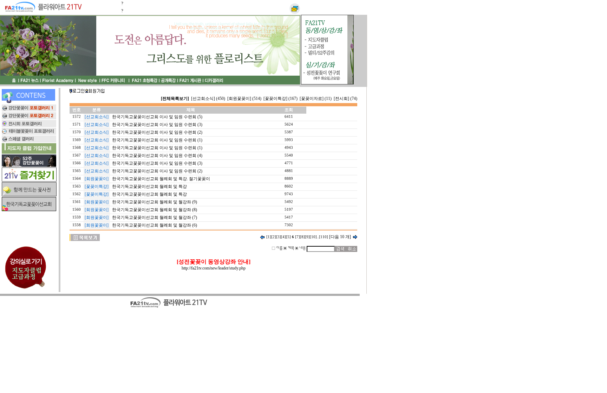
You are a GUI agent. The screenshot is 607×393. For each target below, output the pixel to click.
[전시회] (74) (345, 98)
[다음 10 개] (340, 236)
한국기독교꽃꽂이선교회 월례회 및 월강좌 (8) (154, 209)
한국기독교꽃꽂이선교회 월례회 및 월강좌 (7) (154, 217)
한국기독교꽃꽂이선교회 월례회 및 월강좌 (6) (154, 225)
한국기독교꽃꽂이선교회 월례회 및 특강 (149, 186)
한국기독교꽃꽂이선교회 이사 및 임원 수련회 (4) (157, 155)
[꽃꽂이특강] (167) (280, 98)
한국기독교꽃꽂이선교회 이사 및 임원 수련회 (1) (157, 140)
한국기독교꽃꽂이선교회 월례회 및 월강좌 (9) (154, 201)
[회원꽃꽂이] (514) (244, 98)
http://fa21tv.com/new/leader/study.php (214, 268)
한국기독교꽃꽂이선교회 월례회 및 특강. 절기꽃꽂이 (161, 178)
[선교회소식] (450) (208, 98)
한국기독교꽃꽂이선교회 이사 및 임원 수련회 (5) (157, 116)
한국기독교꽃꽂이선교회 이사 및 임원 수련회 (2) (157, 132)
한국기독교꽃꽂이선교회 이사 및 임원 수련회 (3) (157, 124)
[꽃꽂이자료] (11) (316, 98)
